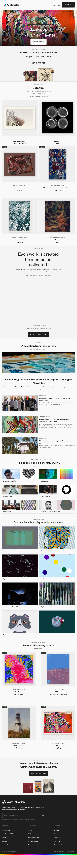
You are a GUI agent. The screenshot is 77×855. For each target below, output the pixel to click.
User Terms (22, 819)
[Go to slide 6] (73, 11)
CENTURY (36, 328)
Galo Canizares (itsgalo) (58, 694)
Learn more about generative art (37, 275)
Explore (38, 42)
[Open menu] (58, 5)
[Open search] (54, 5)
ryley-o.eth (19, 748)
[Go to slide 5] (70, 11)
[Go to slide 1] (62, 11)
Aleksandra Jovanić (20, 143)
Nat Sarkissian (19, 694)
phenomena (57, 190)
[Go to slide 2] (63, 11)
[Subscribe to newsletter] (43, 815)
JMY (57, 242)
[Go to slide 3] (64, 11)
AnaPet (19, 190)
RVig (57, 143)
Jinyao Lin (19, 242)
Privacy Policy (31, 819)
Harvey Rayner (58, 748)
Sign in (68, 5)
